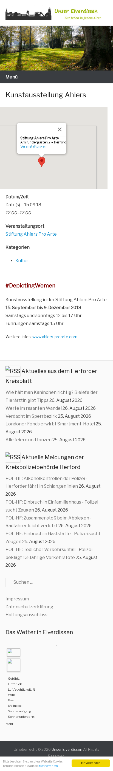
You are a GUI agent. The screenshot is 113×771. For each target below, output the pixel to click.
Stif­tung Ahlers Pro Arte (31, 234)
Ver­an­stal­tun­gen (33, 146)
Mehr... (10, 723)
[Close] (59, 129)
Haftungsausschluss (26, 614)
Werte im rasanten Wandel (33, 408)
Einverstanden (90, 763)
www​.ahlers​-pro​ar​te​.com (54, 336)
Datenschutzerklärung (29, 606)
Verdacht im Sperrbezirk (31, 416)
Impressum (17, 598)
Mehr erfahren (48, 766)
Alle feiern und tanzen (28, 439)
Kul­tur (21, 260)
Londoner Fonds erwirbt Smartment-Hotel (50, 424)
